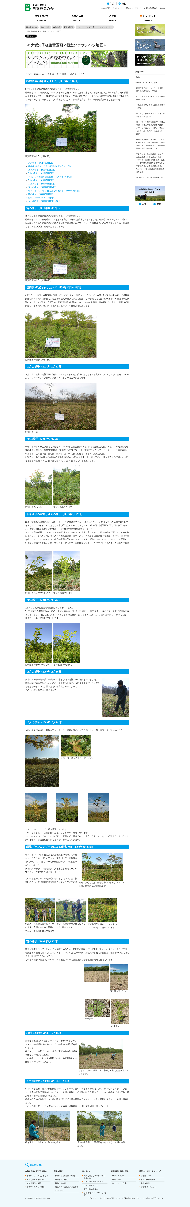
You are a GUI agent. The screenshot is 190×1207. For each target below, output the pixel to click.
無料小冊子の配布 (148, 1180)
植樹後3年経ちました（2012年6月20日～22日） (50, 166)
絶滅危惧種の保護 (34, 1183)
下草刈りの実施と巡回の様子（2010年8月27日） (50, 177)
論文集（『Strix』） (149, 1187)
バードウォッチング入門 (93, 1182)
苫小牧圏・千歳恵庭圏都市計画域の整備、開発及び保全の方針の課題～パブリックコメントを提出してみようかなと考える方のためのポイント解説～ (150, 128)
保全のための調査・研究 (65, 1176)
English (162, 8)
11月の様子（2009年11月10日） (42, 184)
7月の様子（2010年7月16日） (41, 180)
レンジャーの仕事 (119, 1183)
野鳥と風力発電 (61, 1180)
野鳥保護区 (68, 27)
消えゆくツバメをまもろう (37, 1176)
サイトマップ (117, 8)
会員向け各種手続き (150, 8)
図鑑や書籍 (145, 1183)
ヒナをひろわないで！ (36, 1180)
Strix (138, 77)
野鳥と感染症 (60, 1183)
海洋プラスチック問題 (36, 1187)
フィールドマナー (91, 1185)
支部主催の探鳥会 (91, 1189)
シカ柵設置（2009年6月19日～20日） (45, 201)
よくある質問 (105, 8)
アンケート (140, 1198)
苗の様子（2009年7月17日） (41, 194)
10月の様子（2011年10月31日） (42, 170)
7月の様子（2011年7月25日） (41, 173)
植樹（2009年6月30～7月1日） (42, 198)
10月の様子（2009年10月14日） (42, 187)
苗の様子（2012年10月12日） (41, 163)
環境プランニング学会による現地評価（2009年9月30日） (54, 191)
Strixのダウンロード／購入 (146, 83)
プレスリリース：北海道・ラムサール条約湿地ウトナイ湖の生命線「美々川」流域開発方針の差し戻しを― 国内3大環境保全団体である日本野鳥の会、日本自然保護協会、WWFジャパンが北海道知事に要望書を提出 (150, 163)
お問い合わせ (130, 1198)
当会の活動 (45, 27)
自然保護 (56, 27)
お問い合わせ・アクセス (133, 8)
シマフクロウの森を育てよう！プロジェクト (94, 27)
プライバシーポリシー (96, 1198)
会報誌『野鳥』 (147, 1176)
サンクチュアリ (118, 1176)
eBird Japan (59, 1191)
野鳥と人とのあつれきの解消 (66, 1187)
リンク (162, 1198)
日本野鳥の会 (31, 27)
